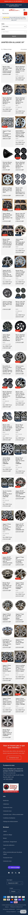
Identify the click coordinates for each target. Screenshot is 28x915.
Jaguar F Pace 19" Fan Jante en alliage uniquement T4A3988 (20, 585)
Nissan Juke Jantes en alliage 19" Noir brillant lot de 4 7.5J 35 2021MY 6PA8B (7, 242)
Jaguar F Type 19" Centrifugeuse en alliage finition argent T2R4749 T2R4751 (7, 133)
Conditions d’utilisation (21, 909)
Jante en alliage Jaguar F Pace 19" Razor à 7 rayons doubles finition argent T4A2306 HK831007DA (20, 668)
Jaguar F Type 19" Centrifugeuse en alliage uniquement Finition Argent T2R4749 (20, 560)
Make (3, 24)
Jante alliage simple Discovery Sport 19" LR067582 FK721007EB (20, 242)
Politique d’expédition (11, 911)
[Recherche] (25, 13)
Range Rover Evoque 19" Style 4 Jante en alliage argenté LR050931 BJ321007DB (7, 732)
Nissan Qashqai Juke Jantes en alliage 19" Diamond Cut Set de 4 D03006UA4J (7, 100)
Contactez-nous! (14, 757)
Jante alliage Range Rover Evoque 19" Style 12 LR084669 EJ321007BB (6, 460)
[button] (3, 10)
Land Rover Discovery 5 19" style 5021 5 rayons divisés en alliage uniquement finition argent (7, 642)
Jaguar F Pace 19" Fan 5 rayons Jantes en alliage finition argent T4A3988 (7, 668)
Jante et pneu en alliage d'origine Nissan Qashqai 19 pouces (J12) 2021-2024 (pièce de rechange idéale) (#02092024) (20, 368)
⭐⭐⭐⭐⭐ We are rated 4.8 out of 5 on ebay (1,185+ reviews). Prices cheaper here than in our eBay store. (14, 19)
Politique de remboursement (10, 821)
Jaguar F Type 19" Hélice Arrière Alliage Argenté (20, 642)
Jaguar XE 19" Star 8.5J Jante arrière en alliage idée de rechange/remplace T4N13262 (7, 273)
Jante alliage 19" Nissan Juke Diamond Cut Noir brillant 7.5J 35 (7, 216)
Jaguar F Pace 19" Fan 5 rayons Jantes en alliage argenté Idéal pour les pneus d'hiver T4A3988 (7, 526)
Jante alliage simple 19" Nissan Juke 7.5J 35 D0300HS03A (6, 337)
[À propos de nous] (11, 788)
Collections (6, 804)
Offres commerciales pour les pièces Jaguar (12, 853)
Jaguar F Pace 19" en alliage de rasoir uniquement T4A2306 (7, 616)
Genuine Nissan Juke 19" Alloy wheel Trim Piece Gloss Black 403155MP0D (7, 165)
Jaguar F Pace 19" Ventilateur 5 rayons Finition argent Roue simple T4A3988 (20, 701)
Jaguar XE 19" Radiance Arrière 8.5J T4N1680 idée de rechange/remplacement (20, 493)
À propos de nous (7, 807)
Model (3, 29)
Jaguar (5, 831)
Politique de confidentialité (9, 909)
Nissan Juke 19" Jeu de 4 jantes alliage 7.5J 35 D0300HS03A (20, 304)
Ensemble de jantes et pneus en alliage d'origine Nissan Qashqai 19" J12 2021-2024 (7, 368)
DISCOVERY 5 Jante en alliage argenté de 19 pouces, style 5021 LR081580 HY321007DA (20, 133)
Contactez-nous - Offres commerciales (13, 814)
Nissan (5, 838)
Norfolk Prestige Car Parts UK (12, 904)
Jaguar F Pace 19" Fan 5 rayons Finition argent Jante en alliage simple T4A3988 (7, 701)
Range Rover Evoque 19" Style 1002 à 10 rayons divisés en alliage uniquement (7, 585)
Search (14, 36)
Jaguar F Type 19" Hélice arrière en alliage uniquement (20, 616)
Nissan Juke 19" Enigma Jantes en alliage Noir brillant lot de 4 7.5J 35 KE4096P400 (20, 216)
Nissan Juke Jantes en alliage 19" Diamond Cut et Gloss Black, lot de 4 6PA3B (20, 190)
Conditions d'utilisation (9, 818)
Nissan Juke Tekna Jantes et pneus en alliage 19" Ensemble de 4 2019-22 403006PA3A (7, 427)
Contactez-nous (7, 811)
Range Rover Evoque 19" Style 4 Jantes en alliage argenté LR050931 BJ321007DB (20, 427)
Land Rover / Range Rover (10, 841)
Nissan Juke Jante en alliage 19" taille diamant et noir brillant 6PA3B (7, 69)
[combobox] (14, 13)
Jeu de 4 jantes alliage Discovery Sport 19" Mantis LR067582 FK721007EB (7, 493)
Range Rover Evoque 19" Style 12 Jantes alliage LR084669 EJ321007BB (20, 460)
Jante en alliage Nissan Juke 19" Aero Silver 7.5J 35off (7, 190)
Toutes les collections (8, 845)
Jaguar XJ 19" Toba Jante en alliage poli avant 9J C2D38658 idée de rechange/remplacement (20, 526)
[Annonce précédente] (3, 5)
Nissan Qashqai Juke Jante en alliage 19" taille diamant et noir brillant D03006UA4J (20, 69)
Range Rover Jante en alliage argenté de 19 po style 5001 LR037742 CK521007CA (20, 273)
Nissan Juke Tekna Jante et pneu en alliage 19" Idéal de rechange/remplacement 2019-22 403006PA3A (20, 394)
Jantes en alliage (7, 834)
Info (4, 848)
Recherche (6, 800)
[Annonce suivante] (25, 5)
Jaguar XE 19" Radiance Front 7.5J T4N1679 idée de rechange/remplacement (7, 560)
